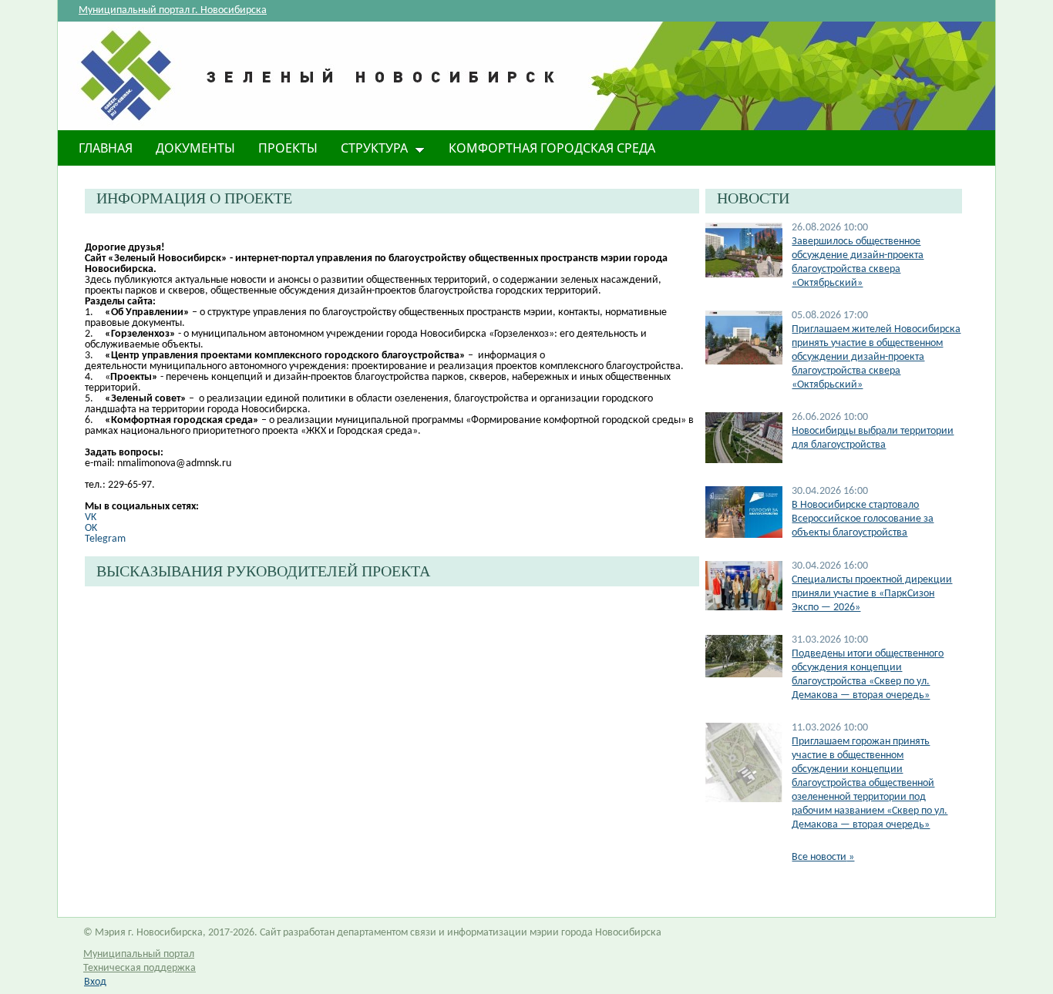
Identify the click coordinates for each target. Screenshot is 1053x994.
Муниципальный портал (138, 954)
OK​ (91, 528)
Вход (95, 982)
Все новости (823, 857)
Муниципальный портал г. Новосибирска (173, 10)
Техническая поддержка (139, 968)
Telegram (105, 539)
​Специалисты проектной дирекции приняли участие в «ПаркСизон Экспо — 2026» (872, 593)
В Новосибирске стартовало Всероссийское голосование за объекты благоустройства (863, 519)
